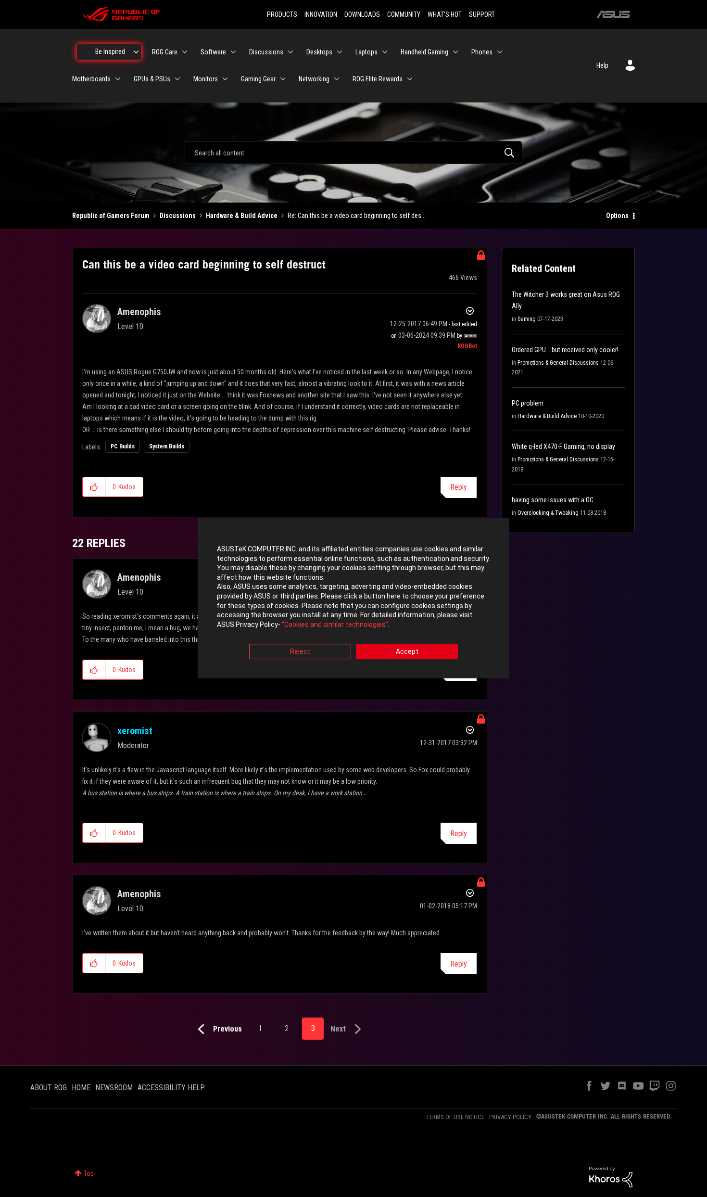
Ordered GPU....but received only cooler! (565, 350)
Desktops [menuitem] (319, 52)
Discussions (178, 215)
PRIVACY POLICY (510, 1117)
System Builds (166, 446)
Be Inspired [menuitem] (110, 51)
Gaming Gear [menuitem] (258, 79)
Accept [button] (407, 652)
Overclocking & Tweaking (548, 512)
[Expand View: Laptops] (385, 52)
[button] (94, 487)
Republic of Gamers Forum (111, 215)
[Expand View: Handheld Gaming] (455, 52)
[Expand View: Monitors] (225, 79)
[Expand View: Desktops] (339, 52)
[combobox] (353, 152)
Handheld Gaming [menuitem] (424, 52)
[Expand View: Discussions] (290, 52)
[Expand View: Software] (233, 52)
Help (602, 65)
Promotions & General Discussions (558, 362)
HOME (81, 1087)
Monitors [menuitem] (205, 79)
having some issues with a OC (552, 500)
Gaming (527, 319)
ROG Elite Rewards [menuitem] (378, 79)
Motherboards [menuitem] (91, 79)
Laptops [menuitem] (366, 52)
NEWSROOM (114, 1087)
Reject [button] (300, 652)
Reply (458, 487)
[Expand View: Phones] (500, 52)
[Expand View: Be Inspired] (136, 52)
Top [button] (89, 1173)
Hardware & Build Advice (242, 215)
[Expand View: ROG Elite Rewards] (410, 79)
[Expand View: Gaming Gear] (283, 79)
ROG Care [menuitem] (164, 52)
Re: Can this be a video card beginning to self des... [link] (357, 215)
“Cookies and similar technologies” (335, 624)
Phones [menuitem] (481, 52)
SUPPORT (482, 14)
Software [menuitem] (213, 52)
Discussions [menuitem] (266, 52)
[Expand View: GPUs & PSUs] (177, 79)
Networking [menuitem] (314, 79)
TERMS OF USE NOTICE (455, 1117)
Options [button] (617, 215)
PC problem (527, 403)
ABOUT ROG (48, 1087)
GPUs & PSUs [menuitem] (152, 79)
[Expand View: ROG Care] (184, 52)
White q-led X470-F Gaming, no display (563, 446)
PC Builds (123, 446)
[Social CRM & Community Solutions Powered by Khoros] (610, 1176)
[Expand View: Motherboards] (118, 79)
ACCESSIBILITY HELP (171, 1087)
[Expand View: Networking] (336, 79)
